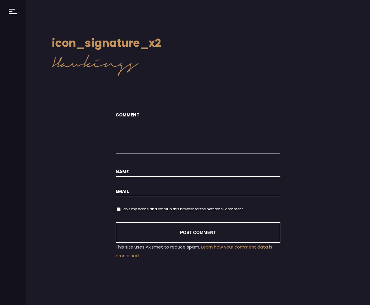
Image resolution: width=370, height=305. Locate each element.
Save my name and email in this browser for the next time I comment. (182, 209)
